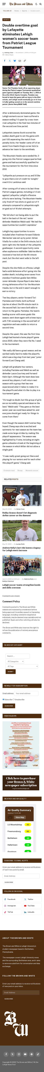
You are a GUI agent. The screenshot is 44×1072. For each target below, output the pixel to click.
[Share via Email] (19, 60)
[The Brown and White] (21, 4)
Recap (20, 470)
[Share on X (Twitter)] (9, 60)
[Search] (40, 4)
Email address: (8, 693)
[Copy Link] (24, 60)
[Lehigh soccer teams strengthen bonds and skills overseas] (22, 565)
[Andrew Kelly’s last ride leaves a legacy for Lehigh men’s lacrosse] (22, 530)
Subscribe (9, 882)
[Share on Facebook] (4, 60)
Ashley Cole (9, 52)
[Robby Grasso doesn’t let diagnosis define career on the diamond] (22, 495)
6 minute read (9, 470)
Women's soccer (32, 470)
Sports (6, 19)
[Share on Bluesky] (14, 60)
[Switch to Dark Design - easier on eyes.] (36, 4)
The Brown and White (24, 1062)
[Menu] (4, 4)
